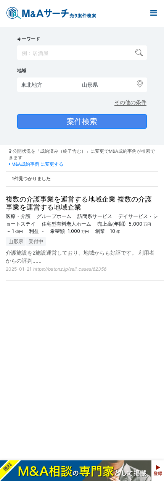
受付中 (36, 241)
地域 (21, 70)
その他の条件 (130, 102)
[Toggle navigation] (153, 13)
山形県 (15, 241)
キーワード (28, 39)
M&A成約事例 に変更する (36, 164)
